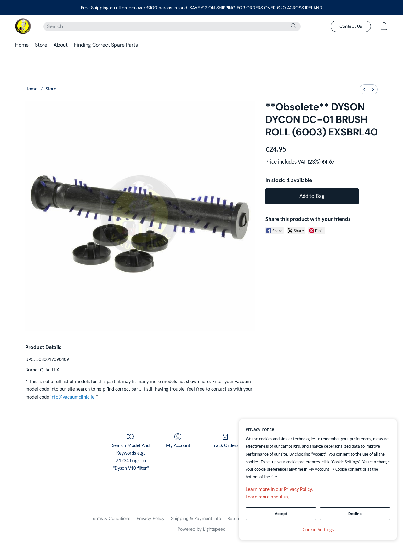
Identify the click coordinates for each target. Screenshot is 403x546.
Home (22, 45)
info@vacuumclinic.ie (72, 397)
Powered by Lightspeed (202, 529)
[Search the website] (293, 25)
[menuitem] (364, 89)
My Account (178, 445)
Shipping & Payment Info (196, 518)
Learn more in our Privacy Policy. (279, 489)
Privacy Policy (151, 518)
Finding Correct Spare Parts (106, 45)
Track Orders (225, 445)
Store (41, 45)
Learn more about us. (267, 497)
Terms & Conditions (110, 518)
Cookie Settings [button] (318, 529)
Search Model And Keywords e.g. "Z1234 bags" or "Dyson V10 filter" (131, 457)
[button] (23, 26)
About (61, 45)
